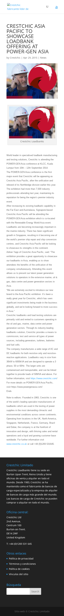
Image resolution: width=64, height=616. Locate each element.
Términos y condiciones (22, 563)
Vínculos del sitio (18, 574)
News (43, 57)
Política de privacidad (21, 558)
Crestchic (15, 57)
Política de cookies (19, 568)
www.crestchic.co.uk (16, 444)
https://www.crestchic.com (44, 378)
